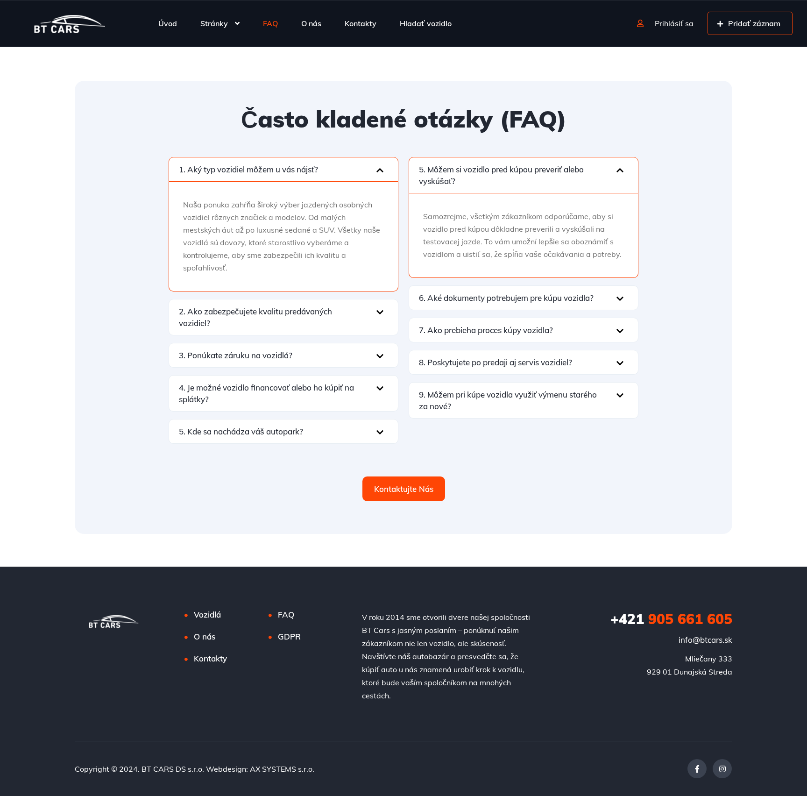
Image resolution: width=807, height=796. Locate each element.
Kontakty (360, 23)
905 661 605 (671, 619)
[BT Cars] (69, 23)
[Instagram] (722, 768)
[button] (283, 169)
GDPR (289, 636)
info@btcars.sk (705, 640)
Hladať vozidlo (426, 23)
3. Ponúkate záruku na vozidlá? (235, 355)
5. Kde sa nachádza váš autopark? (241, 431)
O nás (311, 23)
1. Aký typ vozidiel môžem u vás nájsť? (248, 169)
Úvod (167, 23)
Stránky (214, 23)
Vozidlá (207, 614)
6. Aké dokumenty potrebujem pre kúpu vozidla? (506, 298)
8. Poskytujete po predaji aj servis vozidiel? (495, 362)
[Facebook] (697, 768)
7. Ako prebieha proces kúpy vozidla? (486, 330)
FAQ (270, 23)
